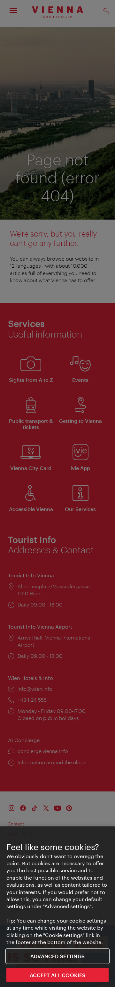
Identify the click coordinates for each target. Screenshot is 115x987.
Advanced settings (57, 956)
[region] (57, 906)
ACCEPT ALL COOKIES (58, 975)
